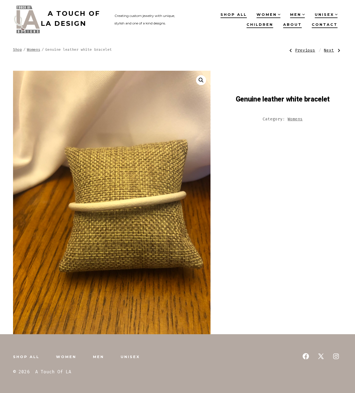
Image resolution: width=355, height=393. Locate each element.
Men (295, 14)
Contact (325, 24)
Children (260, 24)
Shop (17, 49)
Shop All (233, 14)
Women (267, 14)
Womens (33, 49)
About (292, 24)
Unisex (324, 14)
